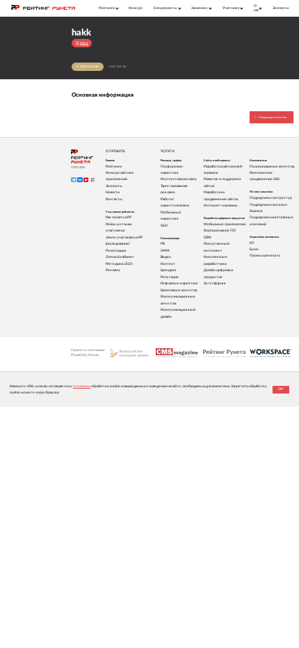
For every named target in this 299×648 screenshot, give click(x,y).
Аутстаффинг (215, 283)
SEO (164, 225)
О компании (87, 66)
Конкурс (136, 8)
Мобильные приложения (224, 224)
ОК (280, 389)
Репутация (169, 277)
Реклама (113, 270)
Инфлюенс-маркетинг (179, 283)
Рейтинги (114, 166)
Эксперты (281, 8)
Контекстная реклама (178, 179)
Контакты (118, 66)
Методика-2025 (119, 264)
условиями (81, 386)
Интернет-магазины (221, 205)
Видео (166, 257)
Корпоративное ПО (220, 230)
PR (163, 243)
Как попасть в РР (118, 217)
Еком (254, 249)
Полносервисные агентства (272, 166)
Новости (113, 192)
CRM (207, 237)
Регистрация (116, 250)
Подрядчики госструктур (271, 198)
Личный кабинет (120, 257)
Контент (168, 264)
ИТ (252, 243)
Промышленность (265, 255)
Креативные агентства (179, 290)
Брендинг (169, 270)
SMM (165, 250)
